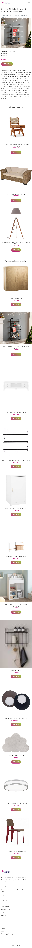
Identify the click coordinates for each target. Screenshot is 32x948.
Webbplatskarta (5, 937)
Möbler (10, 51)
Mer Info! (7, 64)
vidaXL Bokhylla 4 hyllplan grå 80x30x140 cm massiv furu (16, 347)
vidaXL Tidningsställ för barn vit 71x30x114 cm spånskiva (16, 605)
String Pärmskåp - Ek (16, 298)
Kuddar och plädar (6, 909)
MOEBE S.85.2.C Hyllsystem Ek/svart (16, 556)
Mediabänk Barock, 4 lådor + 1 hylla (16, 412)
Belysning (3, 903)
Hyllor (14, 51)
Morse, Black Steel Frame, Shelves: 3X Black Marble (16, 460)
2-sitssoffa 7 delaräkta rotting (16, 194)
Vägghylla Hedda (16, 670)
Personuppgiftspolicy (7, 934)
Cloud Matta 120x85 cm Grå (16, 756)
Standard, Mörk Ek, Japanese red (16, 851)
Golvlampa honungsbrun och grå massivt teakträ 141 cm (16, 243)
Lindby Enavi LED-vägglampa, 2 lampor (16, 718)
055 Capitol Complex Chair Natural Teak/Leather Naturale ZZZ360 (16, 145)
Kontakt (3, 928)
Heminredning (5, 906)
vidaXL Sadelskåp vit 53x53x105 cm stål (16, 508)
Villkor (3, 931)
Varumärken (4, 915)
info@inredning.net (6, 895)
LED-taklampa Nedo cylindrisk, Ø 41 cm (16, 803)
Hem (2, 14)
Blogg (3, 925)
